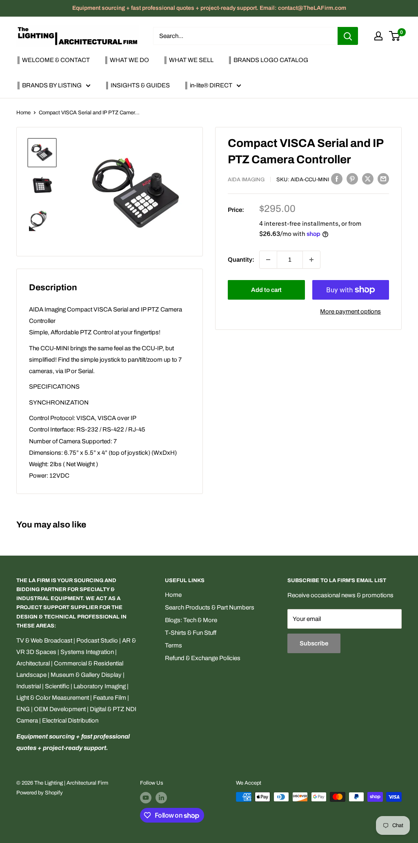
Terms (173, 645)
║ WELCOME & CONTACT (53, 60)
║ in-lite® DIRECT (208, 85)
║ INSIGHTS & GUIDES (137, 85)
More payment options (350, 311)
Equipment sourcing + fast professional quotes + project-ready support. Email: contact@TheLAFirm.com (209, 8)
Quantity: (241, 259)
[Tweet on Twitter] (368, 179)
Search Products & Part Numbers (209, 607)
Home (23, 113)
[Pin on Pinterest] (352, 179)
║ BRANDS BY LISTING (49, 85)
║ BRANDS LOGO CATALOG (268, 60)
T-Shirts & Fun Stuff (190, 632)
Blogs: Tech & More (191, 620)
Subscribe (314, 643)
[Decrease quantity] (268, 259)
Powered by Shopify (39, 793)
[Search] (348, 36)
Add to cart (266, 290)
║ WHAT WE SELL (188, 60)
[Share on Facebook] (336, 179)
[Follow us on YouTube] (145, 797)
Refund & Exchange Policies (202, 658)
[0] (395, 36)
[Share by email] (383, 179)
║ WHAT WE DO (126, 60)
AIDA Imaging (246, 179)
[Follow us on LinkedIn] (161, 797)
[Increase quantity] (311, 259)
